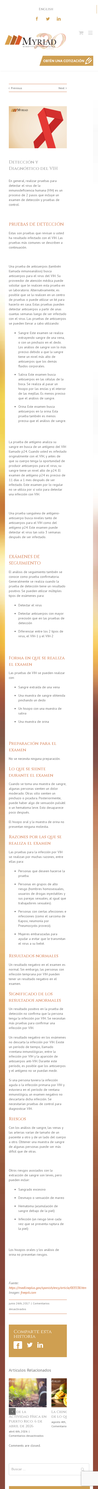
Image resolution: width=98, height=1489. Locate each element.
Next (61, 88)
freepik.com (28, 1292)
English (46, 9)
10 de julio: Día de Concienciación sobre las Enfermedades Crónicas (25, 1421)
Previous (16, 88)
